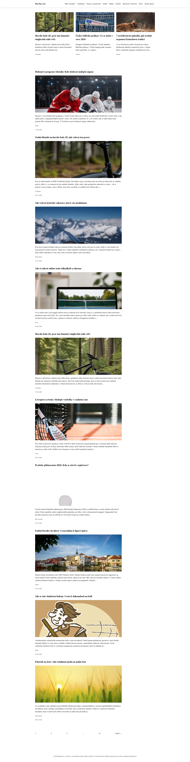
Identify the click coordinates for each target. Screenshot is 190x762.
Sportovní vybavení (130, 4)
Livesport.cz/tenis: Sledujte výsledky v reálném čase (61, 399)
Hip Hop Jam (40, 4)
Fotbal (105, 4)
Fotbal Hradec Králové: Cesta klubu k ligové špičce (61, 530)
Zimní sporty (149, 4)
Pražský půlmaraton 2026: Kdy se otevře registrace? (62, 465)
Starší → (118, 733)
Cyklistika (81, 4)
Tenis (141, 4)
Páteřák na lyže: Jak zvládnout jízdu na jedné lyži (60, 662)
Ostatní (118, 4)
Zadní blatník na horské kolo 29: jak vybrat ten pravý (62, 137)
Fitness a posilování (93, 4)
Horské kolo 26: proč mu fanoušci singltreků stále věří (62, 334)
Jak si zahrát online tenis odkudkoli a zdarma (58, 268)
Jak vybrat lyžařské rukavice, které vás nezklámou (61, 203)
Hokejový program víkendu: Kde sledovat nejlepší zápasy (64, 71)
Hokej (111, 4)
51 (100, 733)
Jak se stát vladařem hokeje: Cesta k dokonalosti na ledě (63, 596)
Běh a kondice (70, 4)
